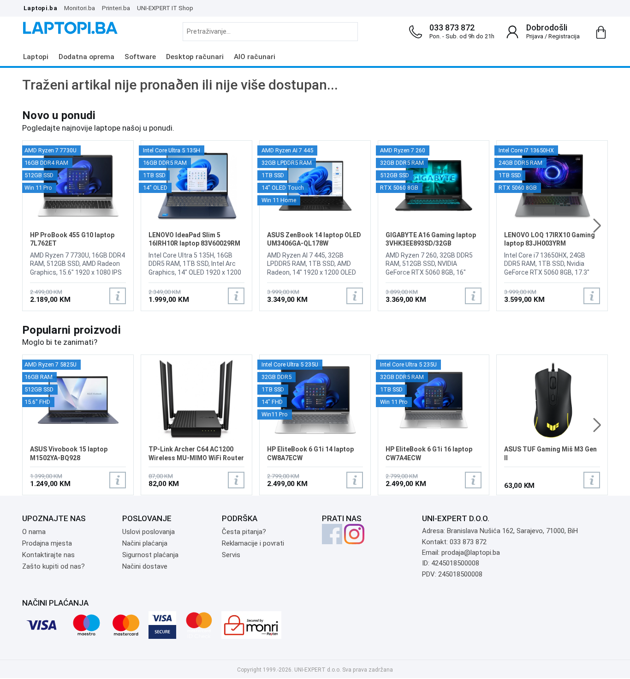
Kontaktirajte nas (48, 555)
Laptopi (35, 57)
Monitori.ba (79, 8)
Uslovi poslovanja (148, 532)
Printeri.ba (116, 8)
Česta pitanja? (244, 532)
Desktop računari (195, 57)
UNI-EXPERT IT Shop (165, 8)
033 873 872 (452, 27)
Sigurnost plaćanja (150, 555)
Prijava (534, 36)
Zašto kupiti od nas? (53, 566)
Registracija (564, 36)
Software (140, 57)
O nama (34, 532)
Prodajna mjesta (47, 543)
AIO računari (254, 57)
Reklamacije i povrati (253, 543)
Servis (231, 555)
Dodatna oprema (86, 57)
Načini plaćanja (144, 543)
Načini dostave (144, 566)
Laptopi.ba (40, 8)
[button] (597, 226)
